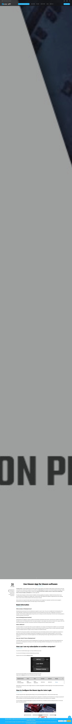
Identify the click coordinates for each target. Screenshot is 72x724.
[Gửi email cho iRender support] (69, 717)
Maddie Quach (12, 589)
